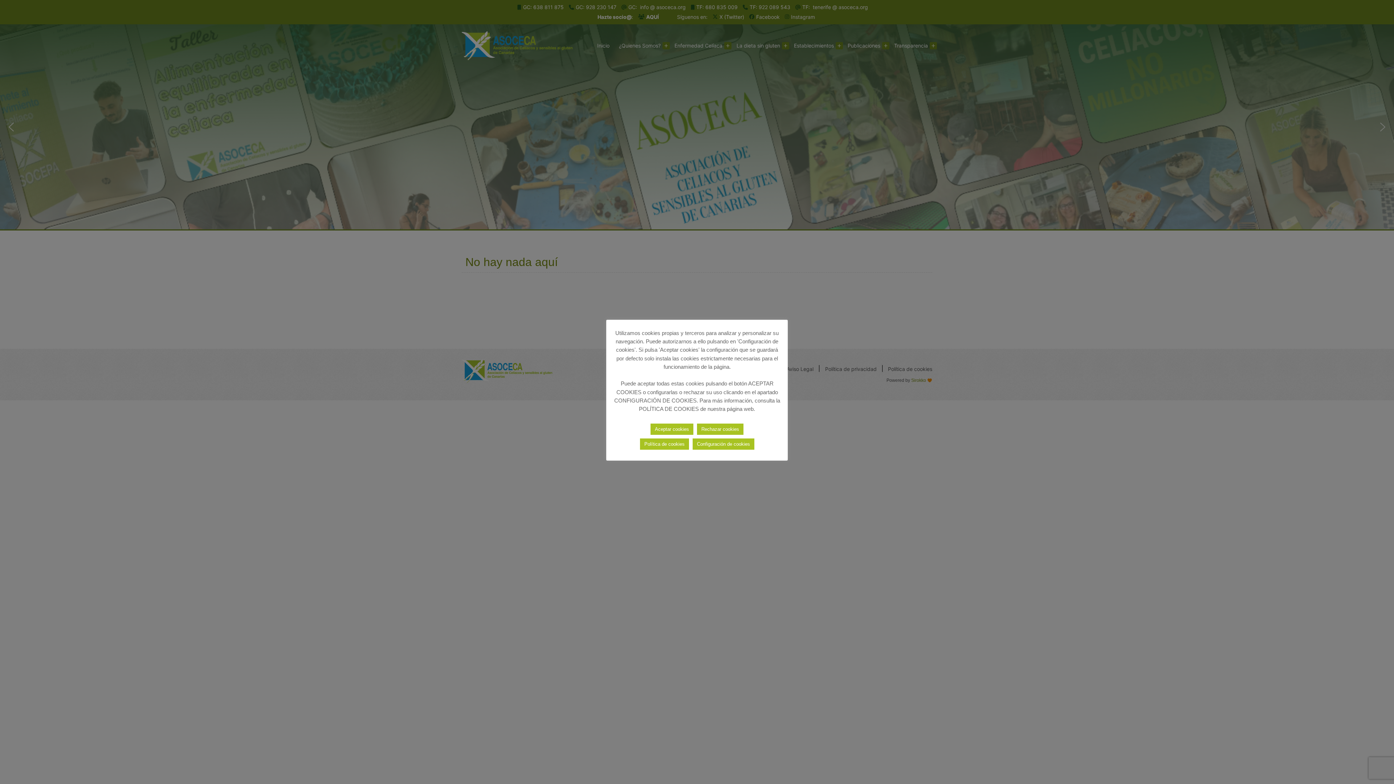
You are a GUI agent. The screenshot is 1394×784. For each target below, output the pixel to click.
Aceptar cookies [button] (672, 429)
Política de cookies (664, 444)
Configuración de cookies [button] (723, 444)
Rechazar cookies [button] (720, 429)
